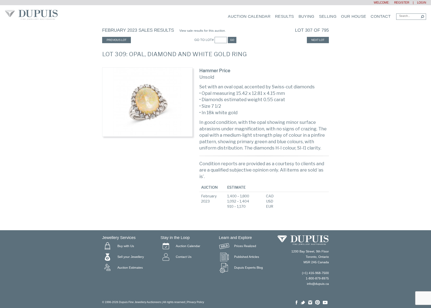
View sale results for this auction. (202, 30)
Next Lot (317, 40)
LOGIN (421, 2)
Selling (328, 16)
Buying (306, 16)
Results (284, 16)
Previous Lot (116, 40)
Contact (381, 16)
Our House (353, 16)
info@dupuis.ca (318, 284)
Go (232, 40)
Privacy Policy (195, 302)
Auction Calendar (249, 16)
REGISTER (400, 2)
